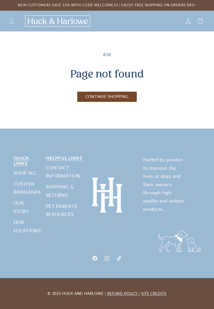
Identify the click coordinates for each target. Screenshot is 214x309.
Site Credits (154, 293)
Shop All (25, 173)
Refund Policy (123, 293)
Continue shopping (107, 97)
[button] (11, 21)
